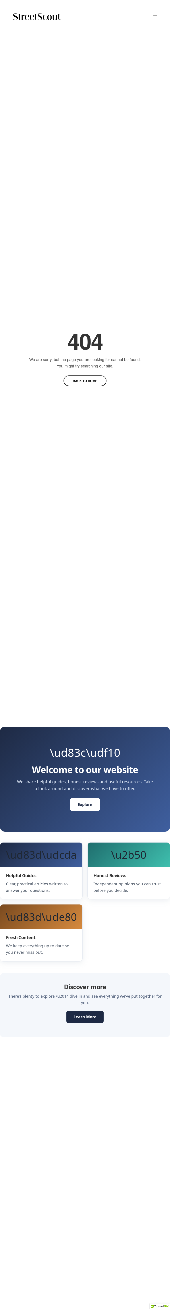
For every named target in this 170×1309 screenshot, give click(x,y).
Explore (85, 804)
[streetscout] (37, 16)
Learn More (85, 1016)
